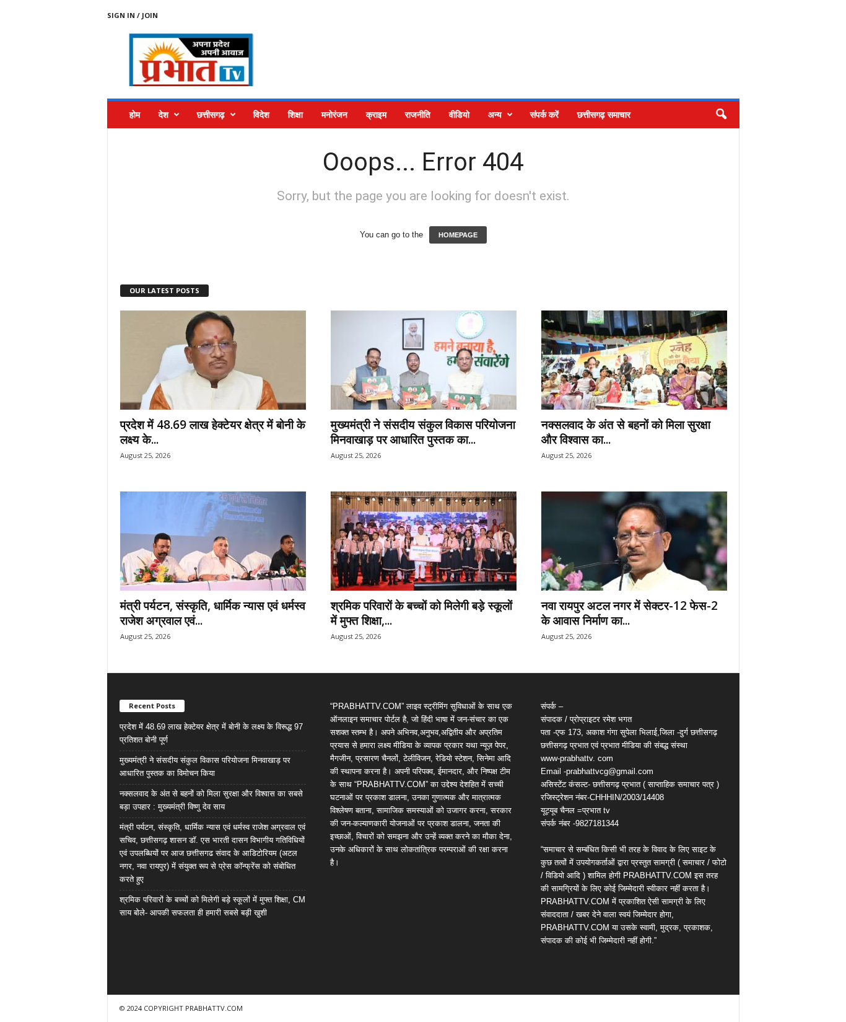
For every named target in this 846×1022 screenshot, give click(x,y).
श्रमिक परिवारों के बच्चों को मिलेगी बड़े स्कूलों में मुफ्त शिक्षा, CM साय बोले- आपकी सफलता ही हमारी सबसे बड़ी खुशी (212, 906)
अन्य (495, 114)
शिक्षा (295, 114)
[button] (721, 114)
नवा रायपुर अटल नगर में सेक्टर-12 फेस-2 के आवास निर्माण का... (629, 612)
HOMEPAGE (458, 235)
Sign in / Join (132, 15)
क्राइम (376, 114)
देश (163, 114)
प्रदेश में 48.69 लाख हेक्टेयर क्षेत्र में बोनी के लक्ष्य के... (212, 431)
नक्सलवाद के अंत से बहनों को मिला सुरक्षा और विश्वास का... (625, 431)
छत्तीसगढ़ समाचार (603, 114)
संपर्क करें (544, 114)
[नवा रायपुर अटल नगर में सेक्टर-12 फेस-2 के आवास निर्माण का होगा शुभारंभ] (634, 541)
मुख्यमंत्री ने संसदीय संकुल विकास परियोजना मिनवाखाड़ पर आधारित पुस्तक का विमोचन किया (205, 766)
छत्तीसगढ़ (211, 114)
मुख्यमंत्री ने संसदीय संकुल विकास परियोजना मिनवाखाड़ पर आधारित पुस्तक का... (423, 431)
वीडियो (459, 114)
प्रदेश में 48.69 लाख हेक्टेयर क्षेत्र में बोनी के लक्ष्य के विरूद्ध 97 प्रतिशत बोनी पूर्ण (211, 733)
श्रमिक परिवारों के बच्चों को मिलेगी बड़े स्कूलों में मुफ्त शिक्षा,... (421, 612)
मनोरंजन (334, 114)
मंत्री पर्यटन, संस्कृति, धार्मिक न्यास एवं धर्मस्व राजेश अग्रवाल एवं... (212, 612)
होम (134, 114)
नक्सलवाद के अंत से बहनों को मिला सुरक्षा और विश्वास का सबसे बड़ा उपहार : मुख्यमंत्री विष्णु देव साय (211, 800)
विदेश (261, 114)
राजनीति (417, 114)
